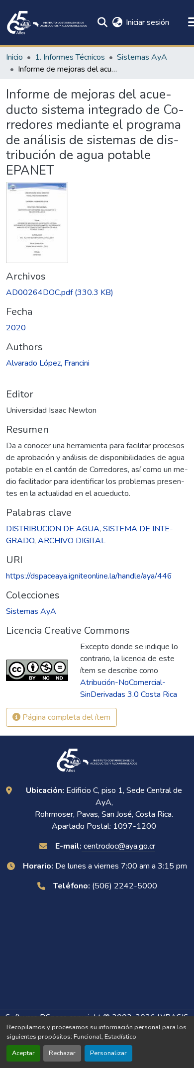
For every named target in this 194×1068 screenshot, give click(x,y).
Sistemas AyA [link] (142, 57)
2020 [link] (16, 327)
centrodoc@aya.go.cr (118, 846)
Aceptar (23, 1053)
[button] (47, 22)
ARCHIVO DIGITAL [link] (71, 540)
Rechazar (62, 1053)
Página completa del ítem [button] (65, 717)
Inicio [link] (14, 57)
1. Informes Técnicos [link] (70, 57)
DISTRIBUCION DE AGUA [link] (52, 528)
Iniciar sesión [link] (147, 22)
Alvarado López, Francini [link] (48, 363)
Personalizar (108, 1053)
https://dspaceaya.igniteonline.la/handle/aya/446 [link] (89, 576)
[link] (97, 292)
